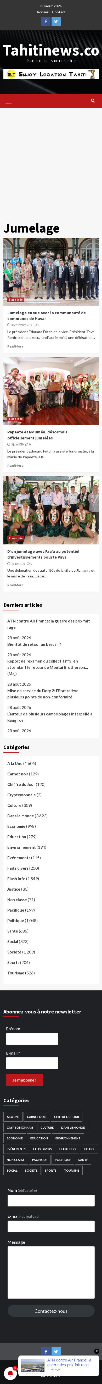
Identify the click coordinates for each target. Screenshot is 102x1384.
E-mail (13, 1052)
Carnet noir (17, 773)
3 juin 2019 (17, 444)
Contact (59, 12)
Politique (15, 920)
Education (16, 836)
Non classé (17, 899)
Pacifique (15, 910)
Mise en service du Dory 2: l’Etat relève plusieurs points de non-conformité (42, 693)
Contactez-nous (51, 1311)
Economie (16, 538)
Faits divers (18, 868)
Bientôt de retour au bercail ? (34, 644)
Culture (14, 805)
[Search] (93, 100)
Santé (12, 931)
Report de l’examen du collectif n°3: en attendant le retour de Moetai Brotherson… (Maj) (47, 667)
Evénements (18, 857)
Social (12, 941)
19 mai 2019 (18, 564)
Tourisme (15, 973)
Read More (15, 346)
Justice (13, 889)
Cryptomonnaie (21, 794)
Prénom (13, 1028)
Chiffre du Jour (21, 784)
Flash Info (16, 299)
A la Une (14, 763)
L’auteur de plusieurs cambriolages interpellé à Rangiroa (49, 717)
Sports (13, 962)
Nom (22, 1190)
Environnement (21, 847)
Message (16, 1241)
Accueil (43, 12)
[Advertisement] (51, 162)
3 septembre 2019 (21, 325)
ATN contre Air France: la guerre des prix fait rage (48, 624)
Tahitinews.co (51, 50)
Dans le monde (20, 815)
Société (14, 952)
